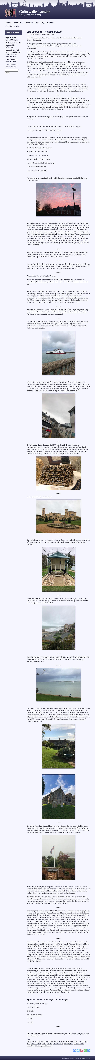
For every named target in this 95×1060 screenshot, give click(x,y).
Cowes (44, 1044)
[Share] (88, 1050)
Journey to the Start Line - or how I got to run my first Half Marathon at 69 (13, 53)
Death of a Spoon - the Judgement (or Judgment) (13, 45)
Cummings (30, 1046)
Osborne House (58, 1044)
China (76, 1042)
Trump (63, 1042)
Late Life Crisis (38, 98)
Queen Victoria (79, 1044)
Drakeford (69, 1042)
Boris (41, 1042)
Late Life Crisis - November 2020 (11, 65)
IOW (28, 1044)
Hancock (57, 1042)
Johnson (46, 1042)
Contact (50, 23)
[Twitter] (78, 1050)
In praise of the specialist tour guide (12, 39)
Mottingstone (68, 1044)
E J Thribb (47, 1046)
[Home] (11, 12)
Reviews (9, 26)
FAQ (42, 23)
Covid (29, 1042)
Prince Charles (36, 1044)
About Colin (18, 23)
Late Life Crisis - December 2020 (11, 60)
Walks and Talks (32, 23)
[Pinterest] (81, 1050)
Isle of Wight (83, 1042)
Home (8, 23)
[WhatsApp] (85, 1050)
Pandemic (35, 1042)
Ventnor (49, 1044)
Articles (16, 26)
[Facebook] (74, 1050)
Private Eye (39, 1046)
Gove (51, 1042)
